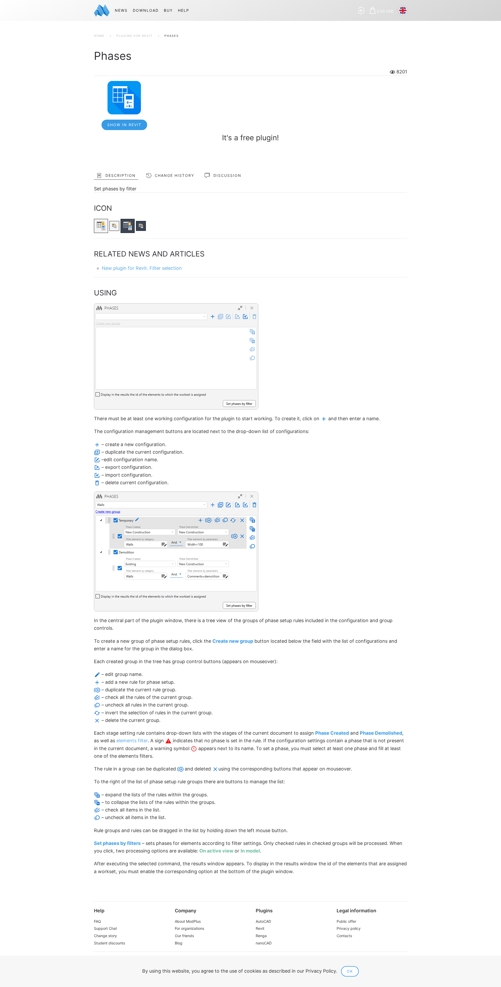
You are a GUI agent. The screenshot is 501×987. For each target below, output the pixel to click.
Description (120, 175)
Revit (260, 928)
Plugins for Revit (134, 36)
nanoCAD (264, 943)
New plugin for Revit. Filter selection (142, 268)
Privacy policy (349, 928)
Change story (105, 935)
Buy (168, 10)
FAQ (97, 921)
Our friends (184, 935)
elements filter (132, 740)
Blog (178, 943)
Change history (174, 175)
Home (99, 36)
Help (183, 10)
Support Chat (105, 928)
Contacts (344, 935)
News (121, 10)
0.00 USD (385, 11)
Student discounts (109, 943)
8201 (401, 71)
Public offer (346, 921)
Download (146, 10)
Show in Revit (124, 124)
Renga (261, 935)
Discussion (227, 175)
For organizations (189, 928)
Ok (350, 971)
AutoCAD (263, 921)
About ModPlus (188, 921)
